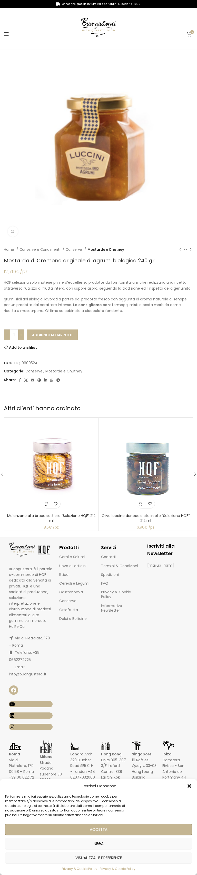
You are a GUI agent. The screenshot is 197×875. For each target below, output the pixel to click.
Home (9, 249)
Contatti (108, 556)
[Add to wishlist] (55, 503)
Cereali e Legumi (74, 583)
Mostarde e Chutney (105, 249)
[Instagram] (31, 727)
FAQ (104, 583)
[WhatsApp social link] (52, 380)
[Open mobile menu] (6, 34)
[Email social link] (32, 380)
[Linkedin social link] (46, 380)
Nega (99, 843)
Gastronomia (71, 592)
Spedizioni (110, 574)
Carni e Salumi (72, 556)
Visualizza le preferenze (98, 857)
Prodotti (69, 547)
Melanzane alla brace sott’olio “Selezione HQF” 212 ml (51, 518)
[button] (189, 786)
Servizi (108, 547)
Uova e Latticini (72, 565)
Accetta (98, 829)
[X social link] (26, 380)
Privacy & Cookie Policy (79, 869)
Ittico (63, 574)
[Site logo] (98, 28)
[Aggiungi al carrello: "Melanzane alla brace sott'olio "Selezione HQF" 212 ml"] (46, 503)
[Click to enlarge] (13, 231)
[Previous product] (180, 249)
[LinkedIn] (31, 715)
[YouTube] (31, 704)
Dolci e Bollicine (73, 618)
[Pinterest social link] (39, 380)
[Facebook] (13, 690)
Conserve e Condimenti (40, 249)
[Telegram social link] (58, 380)
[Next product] (190, 249)
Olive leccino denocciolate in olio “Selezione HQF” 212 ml (146, 518)
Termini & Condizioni (119, 565)
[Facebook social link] (20, 380)
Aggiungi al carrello (52, 335)
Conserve (74, 249)
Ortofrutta (68, 609)
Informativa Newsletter (111, 608)
